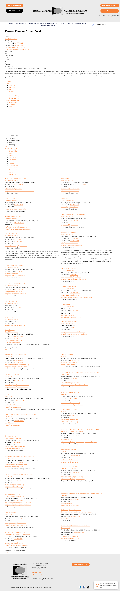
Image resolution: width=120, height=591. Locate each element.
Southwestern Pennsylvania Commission (75, 526)
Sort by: (12, 100)
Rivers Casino (65, 305)
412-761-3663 (18, 43)
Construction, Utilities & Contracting (17, 534)
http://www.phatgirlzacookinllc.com (73, 279)
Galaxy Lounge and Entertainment (73, 214)
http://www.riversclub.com (70, 191)
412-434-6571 (18, 442)
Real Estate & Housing (13, 438)
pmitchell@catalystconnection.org (17, 385)
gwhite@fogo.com (11, 273)
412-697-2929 (74, 435)
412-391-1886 (18, 539)
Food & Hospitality (11, 39)
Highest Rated (14, 170)
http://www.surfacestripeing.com (16, 545)
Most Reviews (13, 168)
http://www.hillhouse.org (69, 462)
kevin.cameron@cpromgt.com (16, 464)
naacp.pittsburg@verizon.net (15, 523)
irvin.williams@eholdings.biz (15, 446)
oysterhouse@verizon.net (70, 295)
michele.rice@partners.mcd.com (16, 209)
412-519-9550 (18, 338)
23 (9, 553)
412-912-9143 (73, 328)
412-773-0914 (74, 360)
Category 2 (12, 163)
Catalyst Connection (12, 374)
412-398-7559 (74, 239)
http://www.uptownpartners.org (16, 367)
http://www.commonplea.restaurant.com (19, 191)
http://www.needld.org (13, 407)
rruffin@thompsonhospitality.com (17, 227)
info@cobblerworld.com (13, 291)
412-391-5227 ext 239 (82, 184)
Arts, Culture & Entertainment (15, 496)
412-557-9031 (18, 336)
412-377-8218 (73, 221)
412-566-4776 (74, 311)
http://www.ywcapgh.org (69, 422)
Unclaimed (12, 174)
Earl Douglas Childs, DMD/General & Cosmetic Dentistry (80, 372)
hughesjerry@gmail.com (69, 207)
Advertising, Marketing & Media (72, 431)
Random (12, 104)
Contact (71, 23)
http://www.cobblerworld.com (15, 294)
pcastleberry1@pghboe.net (70, 403)
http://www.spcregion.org (70, 538)
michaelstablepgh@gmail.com (16, 246)
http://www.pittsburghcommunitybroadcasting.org (79, 442)
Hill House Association (68, 449)
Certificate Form (80, 23)
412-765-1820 (18, 480)
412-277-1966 (74, 275)
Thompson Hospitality (13, 216)
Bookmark (8, 81)
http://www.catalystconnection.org (17, 387)
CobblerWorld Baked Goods (15, 283)
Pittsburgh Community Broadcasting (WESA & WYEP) (80, 429)
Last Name (12, 159)
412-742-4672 (74, 205)
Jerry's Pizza (65, 198)
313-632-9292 (18, 45)
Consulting (9, 458)
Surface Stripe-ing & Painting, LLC (17, 532)
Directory (32, 23)
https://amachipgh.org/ (69, 364)
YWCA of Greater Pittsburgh (70, 409)
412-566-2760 (19, 401)
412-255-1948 (18, 500)
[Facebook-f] (84, 587)
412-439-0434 (19, 271)
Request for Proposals (47, 26)
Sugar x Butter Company (69, 232)
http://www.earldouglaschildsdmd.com (74, 385)
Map (10, 94)
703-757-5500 (19, 223)
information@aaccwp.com (112, 16)
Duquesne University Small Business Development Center (81, 493)
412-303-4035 (75, 516)
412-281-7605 (74, 472)
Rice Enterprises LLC (12, 198)
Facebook (12, 85)
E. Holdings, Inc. (10, 436)
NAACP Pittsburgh (11, 512)
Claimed (11, 172)
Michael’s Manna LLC (12, 233)
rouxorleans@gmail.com (13, 340)
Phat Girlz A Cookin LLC (69, 268)
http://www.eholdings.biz (14, 448)
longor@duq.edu (67, 503)
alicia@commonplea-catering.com (73, 332)
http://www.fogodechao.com (15, 276)
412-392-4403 (75, 456)
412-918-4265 (18, 380)
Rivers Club (65, 178)
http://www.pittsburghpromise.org (73, 479)
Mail (10, 89)
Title (10, 153)
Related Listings (14, 96)
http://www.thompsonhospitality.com (18, 229)
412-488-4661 (74, 399)
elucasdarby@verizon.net (14, 543)
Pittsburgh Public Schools (70, 392)
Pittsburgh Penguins (12, 494)
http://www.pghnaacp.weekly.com (17, 525)
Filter (7, 147)
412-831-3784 (18, 205)
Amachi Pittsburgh (67, 354)
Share (7, 83)
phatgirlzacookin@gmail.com (71, 277)
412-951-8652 (18, 242)
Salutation (12, 155)
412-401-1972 (18, 360)
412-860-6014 (75, 293)
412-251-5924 (18, 462)
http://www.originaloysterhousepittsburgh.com (77, 297)
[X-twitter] (88, 587)
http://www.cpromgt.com (14, 467)
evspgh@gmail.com (68, 518)
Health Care (65, 374)
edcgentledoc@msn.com (70, 383)
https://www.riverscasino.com (71, 317)
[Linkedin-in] (80, 587)
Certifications (13, 166)
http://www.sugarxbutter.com (71, 245)
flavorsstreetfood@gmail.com (15, 47)
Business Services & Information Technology (76, 512)
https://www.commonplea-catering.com (75, 334)
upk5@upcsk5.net (11, 423)
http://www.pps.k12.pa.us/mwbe (72, 405)
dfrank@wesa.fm (67, 440)
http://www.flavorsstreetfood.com (17, 49)
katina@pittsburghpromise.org (72, 477)
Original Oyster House (68, 286)
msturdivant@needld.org (14, 405)
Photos (11, 92)
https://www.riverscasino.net (15, 325)
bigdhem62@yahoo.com (69, 225)
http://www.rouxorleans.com (15, 342)
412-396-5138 (74, 499)
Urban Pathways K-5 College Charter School (20, 414)
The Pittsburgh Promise (69, 466)
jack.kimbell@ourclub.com (70, 189)
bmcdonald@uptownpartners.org (17, 364)
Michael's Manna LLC (12, 301)
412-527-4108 (74, 241)
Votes (11, 106)
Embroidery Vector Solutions (71, 510)
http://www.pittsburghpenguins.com (18, 505)
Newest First (13, 102)
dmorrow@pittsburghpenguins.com (18, 503)
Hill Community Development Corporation (20, 474)
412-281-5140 (18, 184)
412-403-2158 (18, 289)
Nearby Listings (14, 98)
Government (65, 528)
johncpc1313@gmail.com (13, 189)
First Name (12, 157)
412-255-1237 (73, 415)
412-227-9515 (18, 239)
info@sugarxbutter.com (69, 243)
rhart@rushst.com (67, 315)
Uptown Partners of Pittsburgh (16, 354)
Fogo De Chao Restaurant (14, 265)
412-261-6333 (74, 378)
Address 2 (12, 161)
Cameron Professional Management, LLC (19, 456)
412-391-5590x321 (79, 532)
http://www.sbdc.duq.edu (70, 506)
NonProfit (8, 356)
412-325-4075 (19, 421)
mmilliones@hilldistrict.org (14, 485)
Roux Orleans (9, 330)
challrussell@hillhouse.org (70, 460)
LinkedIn (12, 87)
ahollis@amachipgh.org (69, 362)
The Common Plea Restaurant (15, 178)
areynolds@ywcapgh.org (69, 419)
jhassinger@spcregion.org (70, 536)
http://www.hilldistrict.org (14, 487)
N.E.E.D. (7, 394)
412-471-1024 (18, 519)
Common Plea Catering (69, 321)
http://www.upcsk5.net (13, 425)
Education (64, 394)
